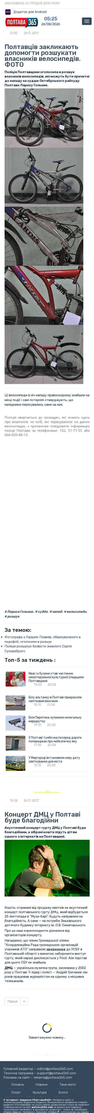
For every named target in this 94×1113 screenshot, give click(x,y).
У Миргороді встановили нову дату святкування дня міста (54, 759)
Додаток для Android (30, 12)
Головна (17, 1085)
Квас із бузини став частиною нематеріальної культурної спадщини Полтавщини (56, 677)
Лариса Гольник (20, 612)
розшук (13, 616)
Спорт (16, 1092)
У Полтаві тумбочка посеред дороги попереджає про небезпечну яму (55, 739)
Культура (40, 1092)
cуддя (42, 612)
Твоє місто (67, 1085)
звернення (55, 949)
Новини (41, 1085)
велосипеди (76, 612)
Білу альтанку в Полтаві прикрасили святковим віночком (55, 699)
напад (57, 612)
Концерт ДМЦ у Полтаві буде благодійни (42, 817)
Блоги (63, 1092)
